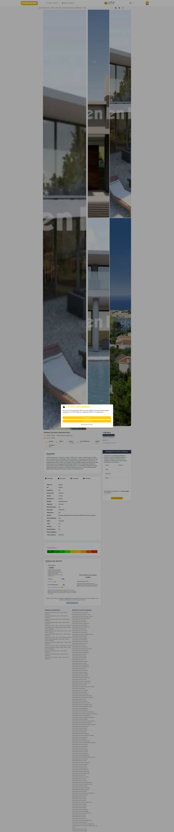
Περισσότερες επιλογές (87, 424)
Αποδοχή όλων (86, 417)
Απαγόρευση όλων (86, 421)
